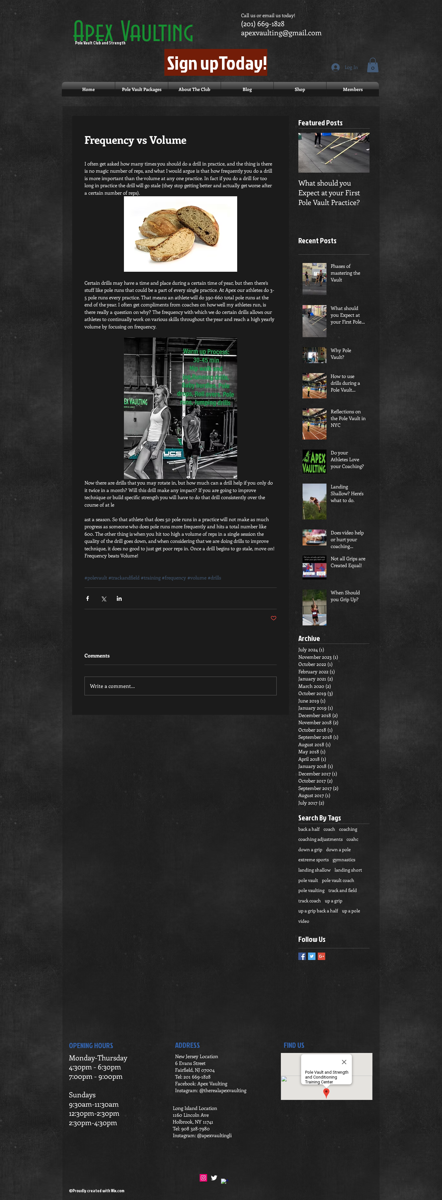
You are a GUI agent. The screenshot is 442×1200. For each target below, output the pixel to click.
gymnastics (344, 859)
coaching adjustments (320, 839)
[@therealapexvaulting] (203, 1178)
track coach (309, 900)
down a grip (310, 849)
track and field (342, 890)
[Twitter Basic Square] (311, 956)
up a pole (351, 911)
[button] (373, 65)
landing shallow (314, 870)
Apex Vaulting (133, 33)
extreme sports (313, 859)
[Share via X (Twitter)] (103, 598)
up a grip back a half (318, 911)
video (303, 921)
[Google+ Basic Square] (321, 956)
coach (329, 829)
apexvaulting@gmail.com (281, 32)
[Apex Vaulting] (224, 1182)
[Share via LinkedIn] (119, 598)
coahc (352, 839)
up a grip (333, 900)
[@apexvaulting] (214, 1178)
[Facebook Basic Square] (302, 956)
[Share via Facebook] (87, 598)
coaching (348, 829)
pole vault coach (338, 880)
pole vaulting (311, 890)
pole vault (308, 880)
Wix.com (117, 1191)
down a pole (338, 849)
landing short (348, 870)
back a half (309, 829)
